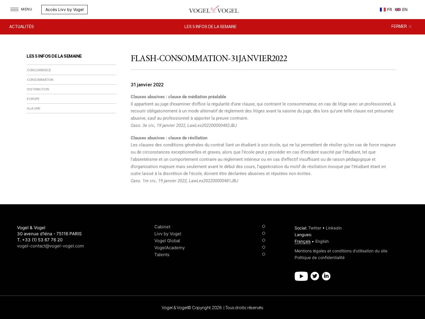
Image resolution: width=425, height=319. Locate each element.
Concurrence (39, 70)
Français (303, 241)
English (322, 241)
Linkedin (334, 227)
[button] (90, 9)
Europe (33, 99)
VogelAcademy (169, 247)
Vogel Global (167, 240)
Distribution (38, 89)
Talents (161, 254)
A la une (33, 108)
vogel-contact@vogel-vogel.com (50, 246)
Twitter (314, 227)
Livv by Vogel (167, 233)
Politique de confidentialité (320, 257)
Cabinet (162, 226)
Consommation (40, 79)
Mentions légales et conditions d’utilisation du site (341, 250)
